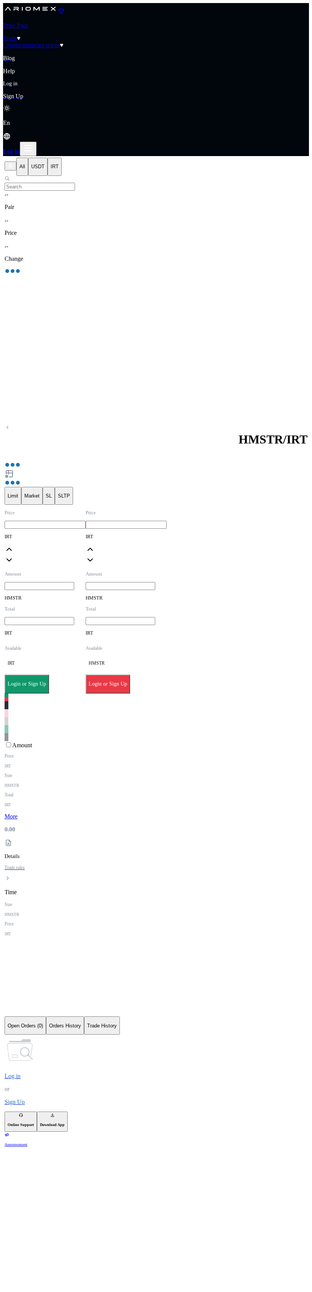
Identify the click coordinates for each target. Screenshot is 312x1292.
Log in (11, 151)
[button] (156, 131)
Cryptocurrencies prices (31, 45)
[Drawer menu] (28, 149)
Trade (10, 38)
